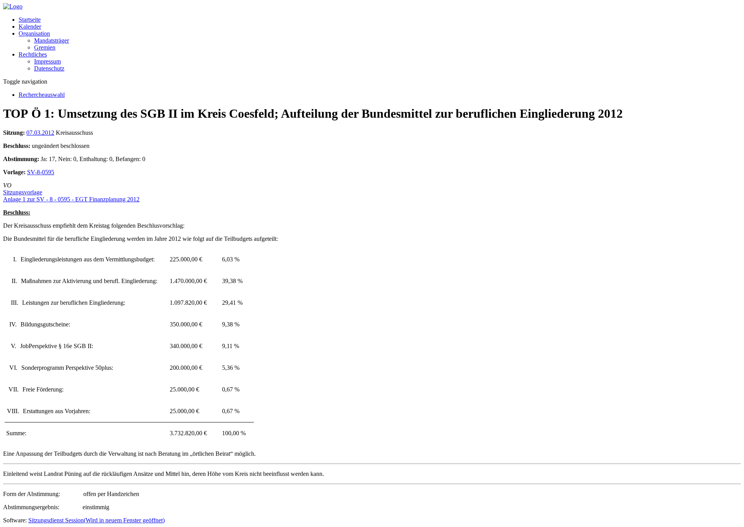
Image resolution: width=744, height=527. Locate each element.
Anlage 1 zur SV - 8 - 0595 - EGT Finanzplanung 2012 (71, 199)
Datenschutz (49, 68)
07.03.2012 (40, 132)
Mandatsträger (51, 40)
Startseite (30, 19)
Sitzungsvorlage (22, 192)
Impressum (47, 61)
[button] (34, 33)
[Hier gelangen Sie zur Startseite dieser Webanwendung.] (12, 6)
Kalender (30, 26)
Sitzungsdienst (96, 520)
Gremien (44, 47)
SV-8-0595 (40, 172)
